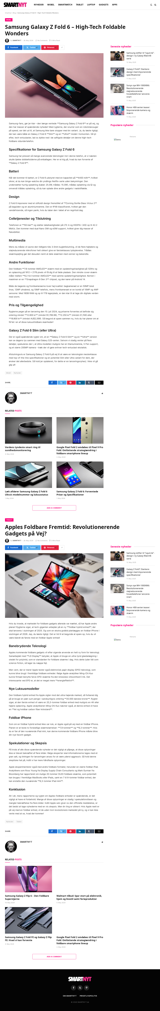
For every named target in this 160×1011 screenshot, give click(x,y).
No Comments (43, 40)
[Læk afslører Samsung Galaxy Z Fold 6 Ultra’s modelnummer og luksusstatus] (28, 474)
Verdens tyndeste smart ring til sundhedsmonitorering (22, 449)
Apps (114, 4)
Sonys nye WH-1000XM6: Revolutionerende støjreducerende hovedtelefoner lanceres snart (138, 91)
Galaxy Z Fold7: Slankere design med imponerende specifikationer (138, 72)
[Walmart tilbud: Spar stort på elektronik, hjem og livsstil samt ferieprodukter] (80, 879)
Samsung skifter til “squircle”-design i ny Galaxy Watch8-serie (140, 56)
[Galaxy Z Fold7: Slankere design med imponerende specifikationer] (117, 72)
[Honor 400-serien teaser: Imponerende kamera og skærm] (117, 110)
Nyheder (39, 4)
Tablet (79, 4)
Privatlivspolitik (88, 996)
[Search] (155, 5)
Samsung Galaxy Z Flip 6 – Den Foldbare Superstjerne (27, 897)
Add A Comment (54, 508)
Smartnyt (8, 13)
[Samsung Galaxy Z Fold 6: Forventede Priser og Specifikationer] (80, 474)
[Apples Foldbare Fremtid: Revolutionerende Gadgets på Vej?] (54, 585)
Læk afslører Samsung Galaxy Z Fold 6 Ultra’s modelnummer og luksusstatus (26, 493)
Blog (14, 13)
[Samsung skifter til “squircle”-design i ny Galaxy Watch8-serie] (117, 56)
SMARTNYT (17, 40)
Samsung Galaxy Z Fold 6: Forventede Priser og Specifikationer (77, 493)
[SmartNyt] (16, 4)
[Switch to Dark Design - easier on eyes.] (151, 5)
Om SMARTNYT (70, 996)
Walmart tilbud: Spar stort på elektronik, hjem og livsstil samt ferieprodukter (79, 897)
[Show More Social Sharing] (61, 47)
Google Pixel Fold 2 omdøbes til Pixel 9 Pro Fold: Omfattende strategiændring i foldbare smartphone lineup (79, 450)
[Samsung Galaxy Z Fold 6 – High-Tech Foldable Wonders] (54, 85)
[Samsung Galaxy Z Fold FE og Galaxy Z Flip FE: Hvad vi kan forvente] (28, 920)
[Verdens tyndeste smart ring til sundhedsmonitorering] (28, 430)
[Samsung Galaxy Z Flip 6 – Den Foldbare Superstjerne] (28, 879)
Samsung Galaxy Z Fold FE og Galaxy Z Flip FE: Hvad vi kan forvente (28, 939)
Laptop (91, 4)
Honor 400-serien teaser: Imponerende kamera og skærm (138, 110)
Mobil (50, 4)
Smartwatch (65, 4)
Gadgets (103, 4)
